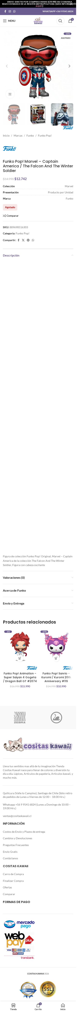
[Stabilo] (56, 717)
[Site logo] (38, 20)
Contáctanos (10, 858)
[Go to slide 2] (38, 97)
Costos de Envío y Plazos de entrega (24, 831)
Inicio (6, 135)
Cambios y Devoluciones (17, 838)
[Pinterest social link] (28, 240)
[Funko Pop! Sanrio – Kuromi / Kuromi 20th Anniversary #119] (56, 646)
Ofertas (7, 887)
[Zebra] (20, 717)
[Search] (60, 21)
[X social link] (23, 240)
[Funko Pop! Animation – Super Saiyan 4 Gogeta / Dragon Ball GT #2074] (20, 646)
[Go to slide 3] (42, 97)
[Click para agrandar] (10, 94)
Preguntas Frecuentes (16, 845)
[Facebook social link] (5, 11)
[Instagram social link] (9, 11)
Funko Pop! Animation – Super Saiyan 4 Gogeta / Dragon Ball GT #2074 (20, 677)
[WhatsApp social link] (14, 11)
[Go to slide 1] (34, 97)
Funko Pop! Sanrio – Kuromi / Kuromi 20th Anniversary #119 (56, 677)
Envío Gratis (10, 851)
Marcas (18, 135)
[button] (7, 66)
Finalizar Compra (13, 880)
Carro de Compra (13, 874)
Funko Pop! (45, 135)
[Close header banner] (71, 4)
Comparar (9, 894)
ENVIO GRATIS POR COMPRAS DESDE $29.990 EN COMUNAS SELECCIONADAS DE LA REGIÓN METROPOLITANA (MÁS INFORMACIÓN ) (39, 4)
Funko (30, 135)
